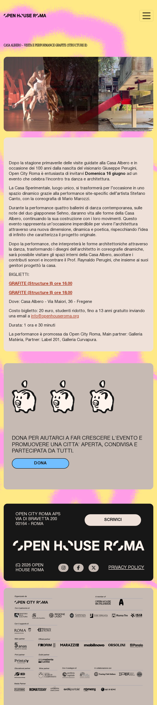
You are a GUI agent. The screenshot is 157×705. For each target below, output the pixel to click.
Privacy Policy (126, 568)
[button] (146, 15)
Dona (40, 463)
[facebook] (78, 567)
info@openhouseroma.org (55, 316)
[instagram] (63, 567)
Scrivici (113, 520)
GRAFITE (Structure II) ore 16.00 (40, 284)
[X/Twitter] (93, 567)
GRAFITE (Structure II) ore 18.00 (40, 293)
